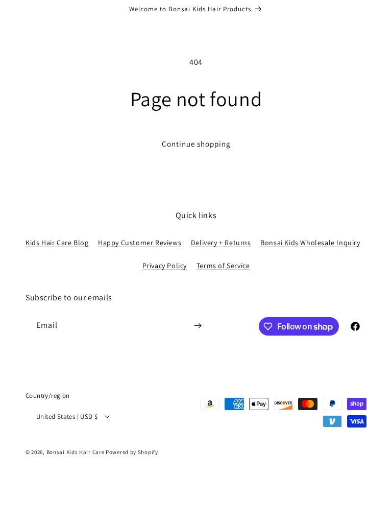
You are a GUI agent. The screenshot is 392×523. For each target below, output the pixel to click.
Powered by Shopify (132, 452)
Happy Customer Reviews (139, 242)
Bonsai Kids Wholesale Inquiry (310, 242)
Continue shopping (196, 144)
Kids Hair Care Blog (57, 242)
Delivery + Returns (221, 242)
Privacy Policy (164, 265)
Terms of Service (223, 265)
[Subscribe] (197, 326)
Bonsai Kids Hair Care (75, 452)
